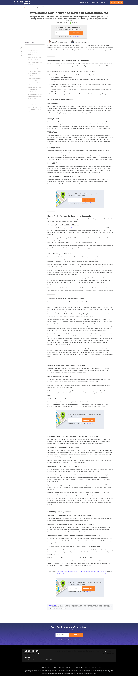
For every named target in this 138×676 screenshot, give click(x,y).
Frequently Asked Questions (35, 78)
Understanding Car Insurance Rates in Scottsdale (33, 52)
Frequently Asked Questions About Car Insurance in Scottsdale (35, 73)
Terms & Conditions (93, 667)
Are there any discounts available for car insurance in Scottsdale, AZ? (35, 103)
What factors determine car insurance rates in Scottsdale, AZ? (35, 83)
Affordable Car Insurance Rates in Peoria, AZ (93, 572)
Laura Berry (60, 41)
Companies (94, 2)
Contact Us (42, 660)
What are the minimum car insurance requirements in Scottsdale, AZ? (35, 96)
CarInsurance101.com (53, 667)
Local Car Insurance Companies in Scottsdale (34, 67)
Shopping (103, 2)
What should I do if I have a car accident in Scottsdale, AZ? (35, 109)
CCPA (100, 667)
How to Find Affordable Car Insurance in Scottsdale (35, 58)
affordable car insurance (77, 228)
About (25, 660)
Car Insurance (84, 2)
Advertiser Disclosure (29, 42)
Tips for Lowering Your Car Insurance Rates (35, 63)
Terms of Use (76, 36)
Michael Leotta (85, 41)
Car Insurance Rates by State (33, 7)
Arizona (44, 7)
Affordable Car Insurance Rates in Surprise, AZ (67, 572)
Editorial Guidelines (54, 605)
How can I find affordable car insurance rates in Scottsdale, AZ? (34, 89)
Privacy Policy (84, 667)
